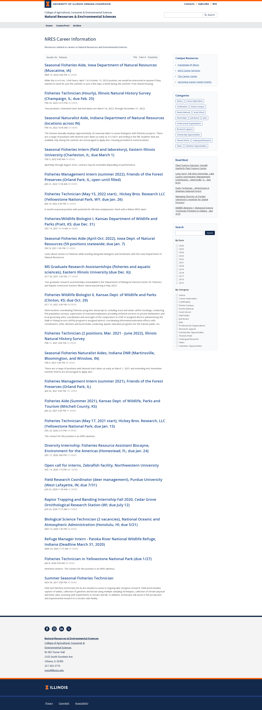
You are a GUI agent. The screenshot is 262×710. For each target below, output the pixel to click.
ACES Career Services (189, 70)
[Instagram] (54, 629)
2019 (181, 269)
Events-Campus (198, 106)
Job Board (194, 118)
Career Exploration (194, 101)
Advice (180, 101)
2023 (181, 255)
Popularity (153, 57)
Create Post (62, 25)
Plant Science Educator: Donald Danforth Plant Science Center (191, 167)
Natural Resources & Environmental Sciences (80, 16)
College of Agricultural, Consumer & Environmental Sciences (78, 12)
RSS (215, 4)
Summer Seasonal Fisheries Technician (79, 577)
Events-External (183, 112)
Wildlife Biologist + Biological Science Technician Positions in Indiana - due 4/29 (194, 210)
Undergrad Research (202, 140)
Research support (185, 129)
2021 (181, 262)
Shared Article (183, 140)
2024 (181, 252)
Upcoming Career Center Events (195, 81)
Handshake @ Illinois (188, 64)
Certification (182, 106)
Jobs (205, 118)
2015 (181, 283)
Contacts (189, 4)
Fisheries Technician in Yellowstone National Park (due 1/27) (98, 558)
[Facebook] (47, 629)
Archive (77, 25)
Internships (182, 118)
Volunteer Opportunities (196, 146)
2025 (181, 249)
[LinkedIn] (61, 629)
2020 (181, 266)
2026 (181, 245)
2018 (181, 272)
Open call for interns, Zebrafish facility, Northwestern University (102, 465)
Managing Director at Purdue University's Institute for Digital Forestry (191, 199)
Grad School (199, 112)
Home (49, 25)
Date (141, 57)
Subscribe (203, 4)
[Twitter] (69, 629)
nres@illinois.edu (54, 670)
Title (135, 57)
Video (179, 146)
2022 (181, 259)
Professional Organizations (189, 123)
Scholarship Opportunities (188, 134)
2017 (181, 276)
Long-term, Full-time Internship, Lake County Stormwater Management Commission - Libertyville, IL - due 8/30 (194, 178)
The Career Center (187, 76)
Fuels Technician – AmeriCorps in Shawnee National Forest (192, 189)
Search (211, 15)
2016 (181, 279)
